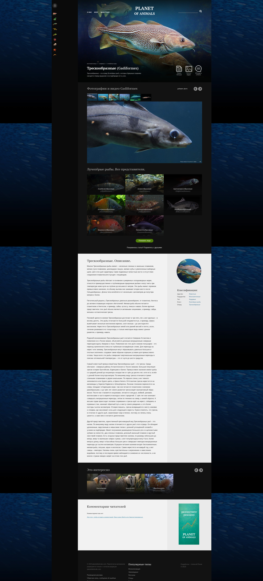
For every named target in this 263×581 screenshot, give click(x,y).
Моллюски (84, 44)
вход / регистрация (84, 5)
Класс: (156, 302)
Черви (84, 55)
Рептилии (84, 24)
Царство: (157, 294)
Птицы (84, 29)
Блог (104, 14)
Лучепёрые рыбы (119, 56)
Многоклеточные (99, 56)
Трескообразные (171, 304)
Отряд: (156, 304)
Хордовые (109, 56)
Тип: (155, 299)
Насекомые (84, 39)
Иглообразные (84, 49)
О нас (97, 14)
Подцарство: (158, 296)
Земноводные (84, 19)
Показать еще (134, 241)
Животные (112, 14)
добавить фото (190, 88)
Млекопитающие (84, 13)
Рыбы (84, 34)
